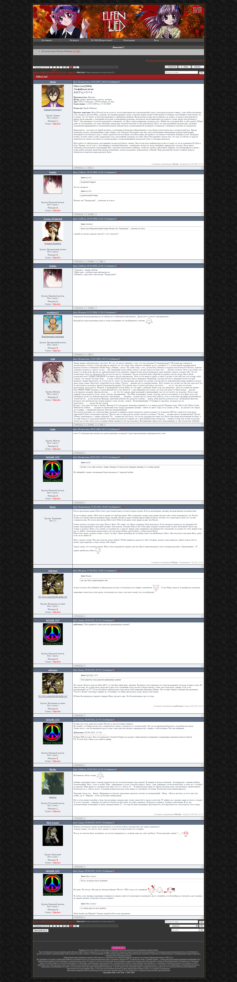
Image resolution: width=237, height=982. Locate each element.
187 (122, 457)
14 (74, 67)
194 (116, 822)
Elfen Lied (80, 72)
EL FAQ (76, 51)
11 (64, 67)
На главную (47, 40)
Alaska (54, 70)
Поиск (195, 60)
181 (118, 172)
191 (116, 670)
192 (116, 720)
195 (116, 871)
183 (118, 266)
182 (118, 219)
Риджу (53, 507)
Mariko (52, 769)
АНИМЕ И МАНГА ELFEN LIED (53, 72)
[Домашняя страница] (101, 261)
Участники (170, 60)
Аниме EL (71, 72)
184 (118, 312)
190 (116, 620)
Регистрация (129, 40)
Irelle (53, 359)
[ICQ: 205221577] (90, 168)
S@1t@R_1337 (53, 457)
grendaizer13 (53, 312)
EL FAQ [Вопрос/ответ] (101, 40)
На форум (74, 40)
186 (122, 429)
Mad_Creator (53, 822)
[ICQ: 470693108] (90, 355)
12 (67, 67)
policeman (52, 571)
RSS (201, 60)
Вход (156, 40)
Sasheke (52, 172)
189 (118, 571)
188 (122, 507)
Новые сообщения (155, 60)
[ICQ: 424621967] (101, 425)
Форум (35, 72)
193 (118, 769)
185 (122, 359)
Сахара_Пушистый (53, 219)
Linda (52, 429)
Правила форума (183, 60)
